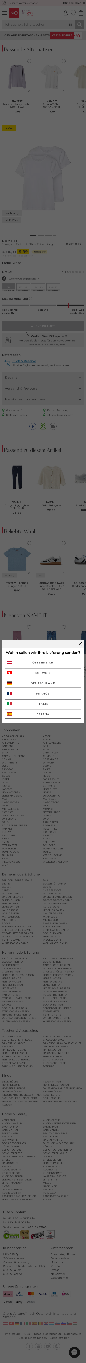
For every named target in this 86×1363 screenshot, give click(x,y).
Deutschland (43, 683)
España (43, 714)
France (43, 693)
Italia (43, 703)
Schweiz (43, 672)
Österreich (43, 662)
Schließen (80, 644)
